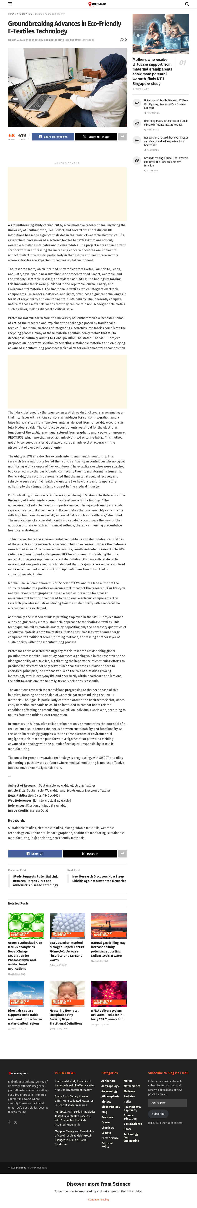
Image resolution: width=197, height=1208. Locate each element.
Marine (128, 1081)
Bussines (107, 1117)
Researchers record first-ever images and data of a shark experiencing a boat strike (166, 141)
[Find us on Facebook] (9, 1122)
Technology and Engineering (50, 14)
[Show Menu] (10, 4)
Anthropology (110, 1086)
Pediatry (129, 1096)
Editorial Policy (107, 1145)
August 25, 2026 (17, 974)
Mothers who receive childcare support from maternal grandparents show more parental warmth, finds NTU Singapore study (153, 71)
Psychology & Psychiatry (132, 1108)
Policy (127, 1101)
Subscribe (158, 1114)
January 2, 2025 (16, 39)
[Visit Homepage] (98, 4)
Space (128, 1129)
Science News (24, 14)
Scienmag (21, 1167)
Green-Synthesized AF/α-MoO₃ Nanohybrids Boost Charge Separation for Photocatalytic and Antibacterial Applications (25, 955)
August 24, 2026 (18, 1028)
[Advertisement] (67, 153)
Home (11, 14)
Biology (106, 1101)
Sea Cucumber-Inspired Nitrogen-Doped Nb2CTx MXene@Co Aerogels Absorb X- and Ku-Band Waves (67, 951)
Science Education (130, 1117)
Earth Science (110, 1138)
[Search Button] (187, 4)
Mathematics (132, 1086)
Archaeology (109, 1091)
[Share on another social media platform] (122, 136)
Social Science (133, 1124)
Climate (106, 1133)
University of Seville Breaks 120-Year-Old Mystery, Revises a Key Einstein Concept (166, 104)
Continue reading (98, 1199)
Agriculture (108, 1081)
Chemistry (107, 1127)
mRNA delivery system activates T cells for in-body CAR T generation (107, 1015)
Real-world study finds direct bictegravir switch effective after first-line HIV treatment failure (75, 1086)
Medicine (129, 1091)
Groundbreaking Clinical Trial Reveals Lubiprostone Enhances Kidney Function (166, 161)
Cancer (105, 1122)
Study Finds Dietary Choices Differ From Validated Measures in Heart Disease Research (74, 1101)
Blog (104, 1112)
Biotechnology (110, 1107)
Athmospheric (110, 1096)
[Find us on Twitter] (15, 1122)
